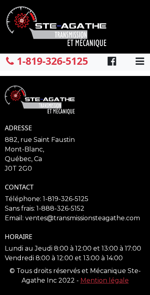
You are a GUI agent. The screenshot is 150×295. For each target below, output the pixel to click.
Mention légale (104, 280)
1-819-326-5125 (51, 61)
